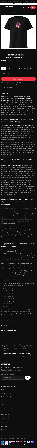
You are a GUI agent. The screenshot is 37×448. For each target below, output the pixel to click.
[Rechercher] (28, 7)
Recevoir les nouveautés (7, 374)
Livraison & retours (7, 321)
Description (4, 93)
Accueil (13, 13)
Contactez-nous (5, 414)
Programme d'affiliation (7, 418)
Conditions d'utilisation (7, 396)
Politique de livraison (6, 393)
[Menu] (2, 7)
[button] (3, 56)
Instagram (4, 426)
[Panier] (25, 444)
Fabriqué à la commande (8, 330)
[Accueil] (12, 444)
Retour (6, 13)
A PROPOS (4, 404)
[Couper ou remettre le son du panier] (24, 7)
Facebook (4, 429)
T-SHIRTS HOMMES (25, 312)
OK (27, 377)
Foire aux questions (6, 408)
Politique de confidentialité (8, 386)
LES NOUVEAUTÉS (13, 312)
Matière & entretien (7, 326)
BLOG (2, 411)
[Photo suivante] (33, 32)
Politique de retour (6, 390)
